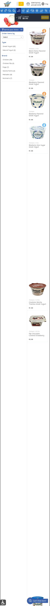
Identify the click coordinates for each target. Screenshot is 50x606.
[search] (21, 4)
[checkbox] (12, 46)
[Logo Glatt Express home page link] (7, 4)
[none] (37, 43)
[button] (32, 4)
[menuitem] (2, 11)
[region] (32, 17)
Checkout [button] (45, 17)
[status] (26, 16)
